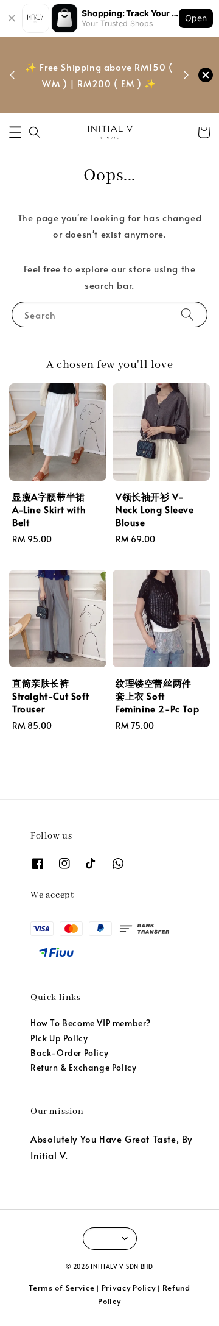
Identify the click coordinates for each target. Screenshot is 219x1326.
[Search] (187, 314)
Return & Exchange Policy (83, 1067)
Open (196, 18)
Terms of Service (61, 1287)
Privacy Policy (129, 1287)
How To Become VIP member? (90, 1023)
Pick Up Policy (59, 1038)
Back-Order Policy (69, 1052)
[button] (15, 132)
